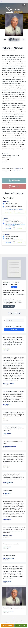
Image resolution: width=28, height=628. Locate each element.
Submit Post (14, 329)
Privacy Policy (10, 622)
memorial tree (18, 168)
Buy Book (14, 287)
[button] (14, 596)
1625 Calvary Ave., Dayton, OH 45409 (14, 239)
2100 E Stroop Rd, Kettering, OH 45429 (14, 209)
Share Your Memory (8, 306)
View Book (6, 287)
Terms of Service (18, 622)
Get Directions (8, 212)
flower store (17, 171)
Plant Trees (20, 212)
